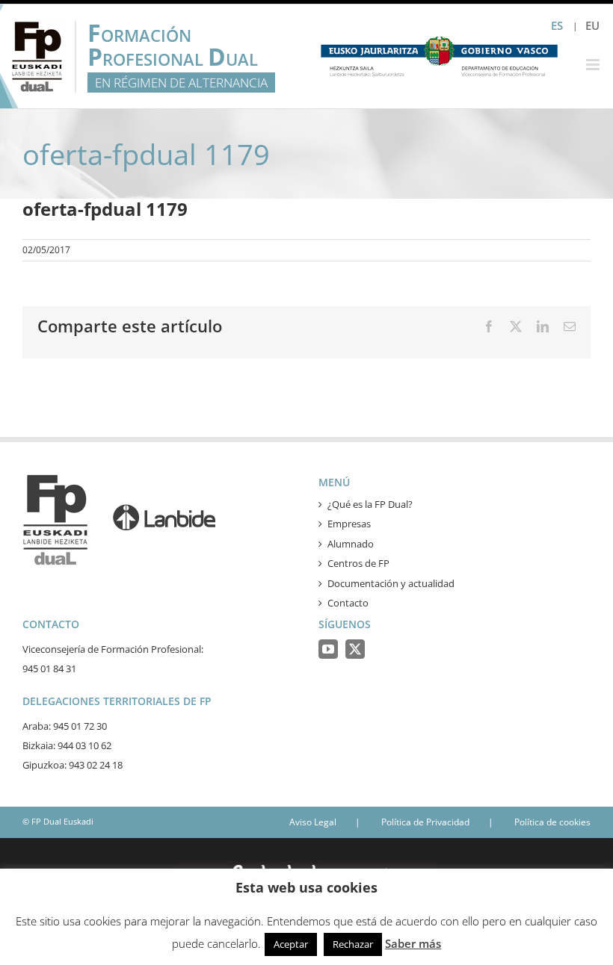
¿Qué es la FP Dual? (370, 504)
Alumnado (350, 543)
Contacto (348, 602)
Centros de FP (358, 563)
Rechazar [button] (353, 944)
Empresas (349, 523)
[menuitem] (592, 26)
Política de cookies (552, 822)
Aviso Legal (312, 822)
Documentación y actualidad (391, 583)
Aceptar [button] (291, 944)
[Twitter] (355, 649)
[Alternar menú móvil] (594, 64)
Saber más (413, 943)
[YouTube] (328, 649)
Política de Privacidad (425, 822)
